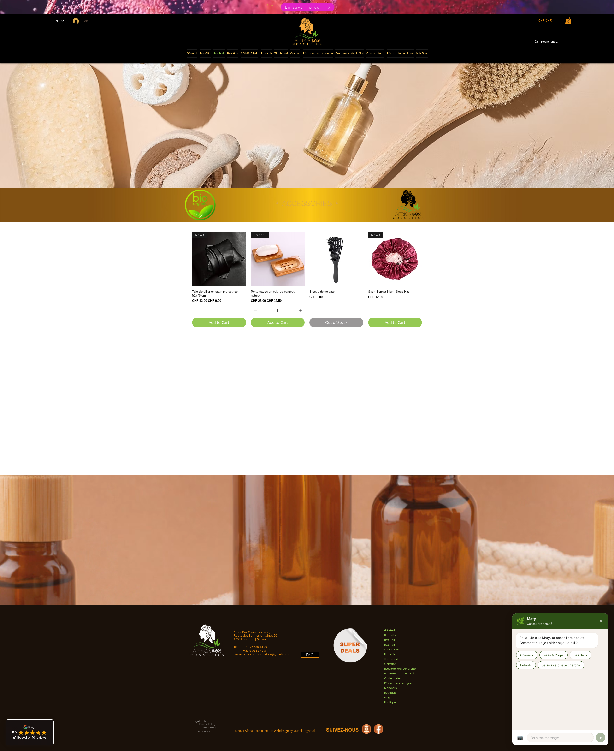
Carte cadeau (394, 678)
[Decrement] (255, 310)
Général (389, 630)
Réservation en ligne (398, 683)
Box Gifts (390, 635)
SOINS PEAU (391, 649)
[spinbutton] (278, 310)
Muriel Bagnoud (304, 731)
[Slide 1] (306, 4)
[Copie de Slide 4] (303, 4)
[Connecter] (75, 21)
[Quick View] (336, 259)
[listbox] (547, 20)
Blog (387, 697)
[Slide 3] (310, 4)
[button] (547, 20)
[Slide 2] (308, 4)
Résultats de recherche (400, 669)
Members (390, 688)
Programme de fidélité (399, 673)
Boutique (390, 693)
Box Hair (389, 640)
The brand (391, 659)
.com (285, 654)
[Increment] (301, 310)
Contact (390, 664)
